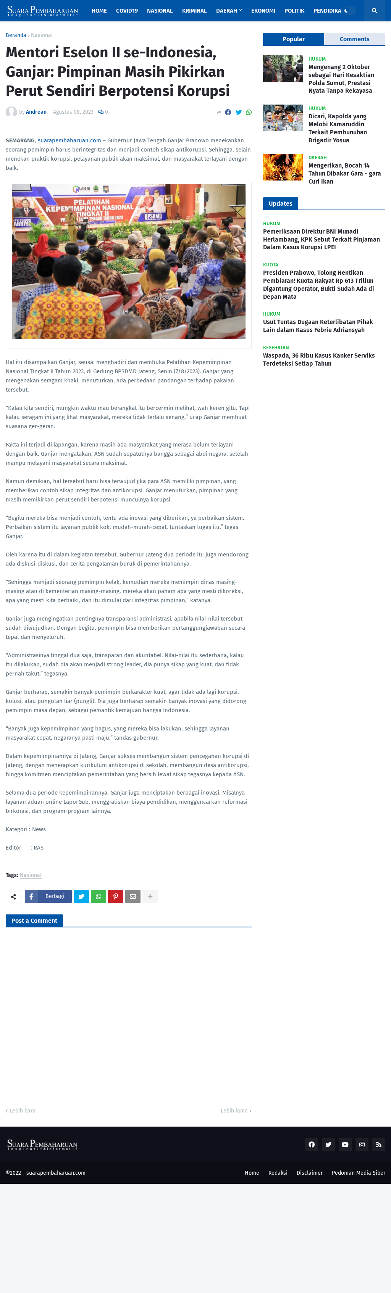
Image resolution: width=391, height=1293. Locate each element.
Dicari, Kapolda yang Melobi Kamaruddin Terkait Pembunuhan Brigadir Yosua (338, 128)
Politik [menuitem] (294, 10)
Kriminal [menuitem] (194, 10)
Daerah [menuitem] (226, 10)
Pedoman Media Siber (358, 1173)
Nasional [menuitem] (160, 10)
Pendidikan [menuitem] (329, 10)
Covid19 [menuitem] (127, 10)
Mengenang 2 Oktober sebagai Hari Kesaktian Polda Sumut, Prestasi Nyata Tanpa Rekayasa (341, 78)
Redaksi (278, 1173)
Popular (294, 39)
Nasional (42, 35)
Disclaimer (310, 1173)
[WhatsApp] (249, 112)
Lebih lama (234, 1111)
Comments (355, 39)
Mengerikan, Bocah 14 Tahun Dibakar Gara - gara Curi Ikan (345, 173)
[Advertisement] (195, 1237)
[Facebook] (228, 112)
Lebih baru (23, 1111)
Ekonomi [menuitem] (263, 10)
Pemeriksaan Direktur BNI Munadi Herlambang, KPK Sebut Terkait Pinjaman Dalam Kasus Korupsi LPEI (321, 239)
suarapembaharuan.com (69, 140)
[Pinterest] (115, 896)
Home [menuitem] (99, 10)
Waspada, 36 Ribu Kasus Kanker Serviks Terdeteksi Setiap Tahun (319, 359)
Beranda (16, 35)
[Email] (133, 896)
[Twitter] (239, 112)
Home (252, 1173)
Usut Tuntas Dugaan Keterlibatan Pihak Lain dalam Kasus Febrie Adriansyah (318, 326)
